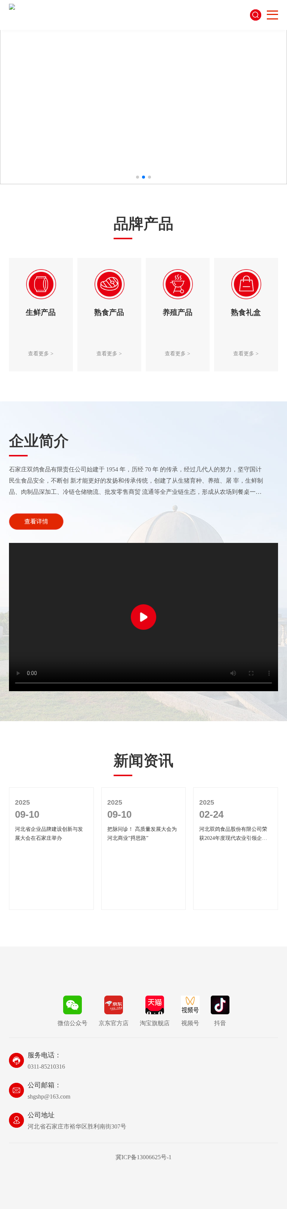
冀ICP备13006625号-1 (143, 1157)
